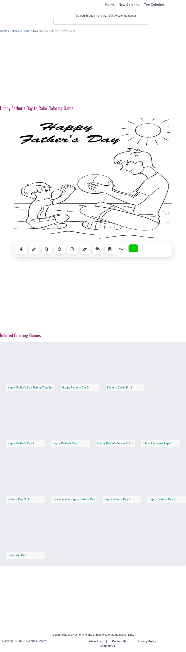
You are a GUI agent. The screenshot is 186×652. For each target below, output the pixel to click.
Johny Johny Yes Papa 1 (157, 443)
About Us (95, 641)
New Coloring (129, 4)
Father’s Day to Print (119, 387)
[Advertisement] (93, 69)
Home (109, 4)
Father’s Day (30, 31)
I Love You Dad (16, 555)
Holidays (15, 31)
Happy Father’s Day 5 (75, 387)
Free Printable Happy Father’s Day (73, 499)
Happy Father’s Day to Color (114, 443)
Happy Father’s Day (64, 443)
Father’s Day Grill (18, 499)
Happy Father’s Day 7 (20, 443)
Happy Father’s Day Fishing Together (30, 387)
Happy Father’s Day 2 (162, 499)
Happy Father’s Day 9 (117, 499)
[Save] (110, 249)
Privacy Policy (147, 641)
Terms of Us (107, 645)
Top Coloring (154, 4)
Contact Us (119, 641)
